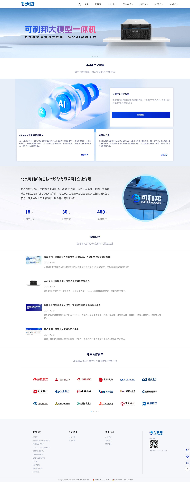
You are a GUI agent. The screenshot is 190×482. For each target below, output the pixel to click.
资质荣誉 (108, 444)
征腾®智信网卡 (38, 454)
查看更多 (141, 114)
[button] (92, 56)
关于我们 (158, 4)
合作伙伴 (36, 472)
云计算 (35, 461)
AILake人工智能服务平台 (40, 448)
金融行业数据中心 (39, 458)
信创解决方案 (37, 468)
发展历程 (108, 441)
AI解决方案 (36, 465)
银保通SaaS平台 (38, 444)
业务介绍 (111, 4)
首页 (86, 4)
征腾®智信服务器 (39, 451)
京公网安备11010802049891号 (123, 480)
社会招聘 (72, 437)
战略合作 (143, 4)
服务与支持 (127, 4)
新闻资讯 (98, 4)
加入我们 (173, 4)
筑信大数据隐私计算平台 (40, 441)
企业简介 (108, 437)
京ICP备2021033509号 (102, 480)
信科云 (35, 437)
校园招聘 (72, 441)
